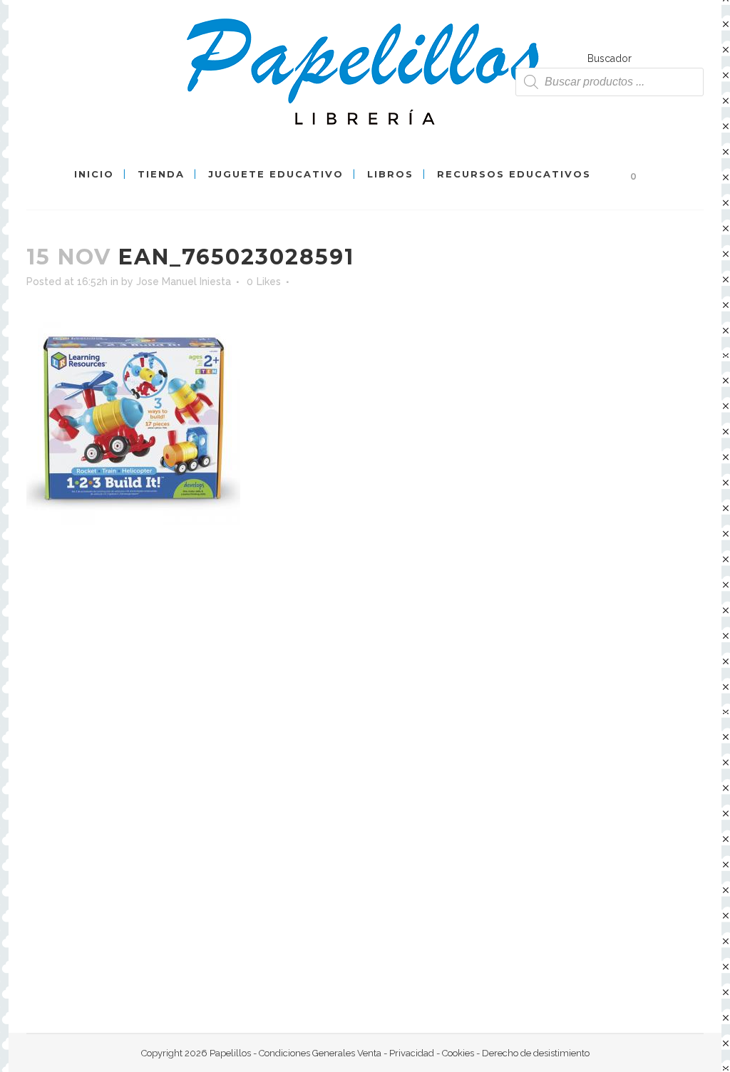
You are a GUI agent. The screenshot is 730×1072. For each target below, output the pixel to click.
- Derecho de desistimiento (532, 1053)
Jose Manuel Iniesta (183, 281)
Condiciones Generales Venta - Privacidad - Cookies (366, 1053)
